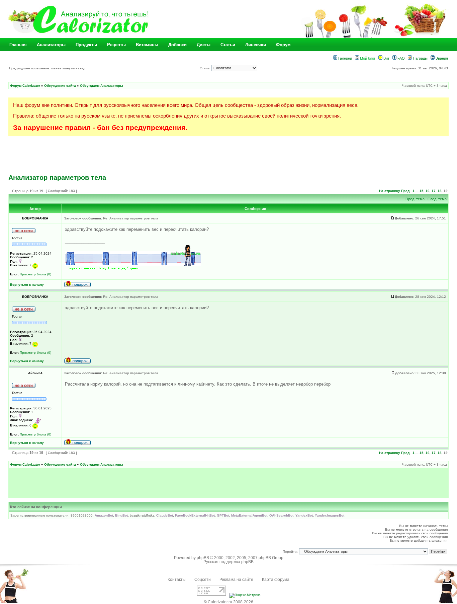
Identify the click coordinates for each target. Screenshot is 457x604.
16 (428, 191)
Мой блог (367, 58)
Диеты (203, 44)
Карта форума (275, 580)
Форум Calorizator (25, 85)
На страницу (389, 191)
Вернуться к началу (27, 284)
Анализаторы (51, 44)
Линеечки (255, 44)
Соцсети (202, 580)
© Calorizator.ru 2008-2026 (228, 602)
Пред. (405, 191)
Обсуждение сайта (60, 85)
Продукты (86, 44)
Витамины (147, 44)
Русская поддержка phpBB (228, 562)
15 (422, 191)
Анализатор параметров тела (57, 177)
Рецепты (116, 44)
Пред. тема (415, 199)
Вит (385, 58)
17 (434, 191)
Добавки (177, 44)
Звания (441, 58)
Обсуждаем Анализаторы (101, 85)
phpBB (203, 558)
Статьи (227, 44)
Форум (283, 44)
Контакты (177, 580)
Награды (420, 58)
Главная (18, 44)
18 (440, 191)
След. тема (437, 199)
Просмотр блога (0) (35, 274)
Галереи (344, 58)
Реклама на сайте (236, 580)
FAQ (400, 58)
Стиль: (205, 68)
